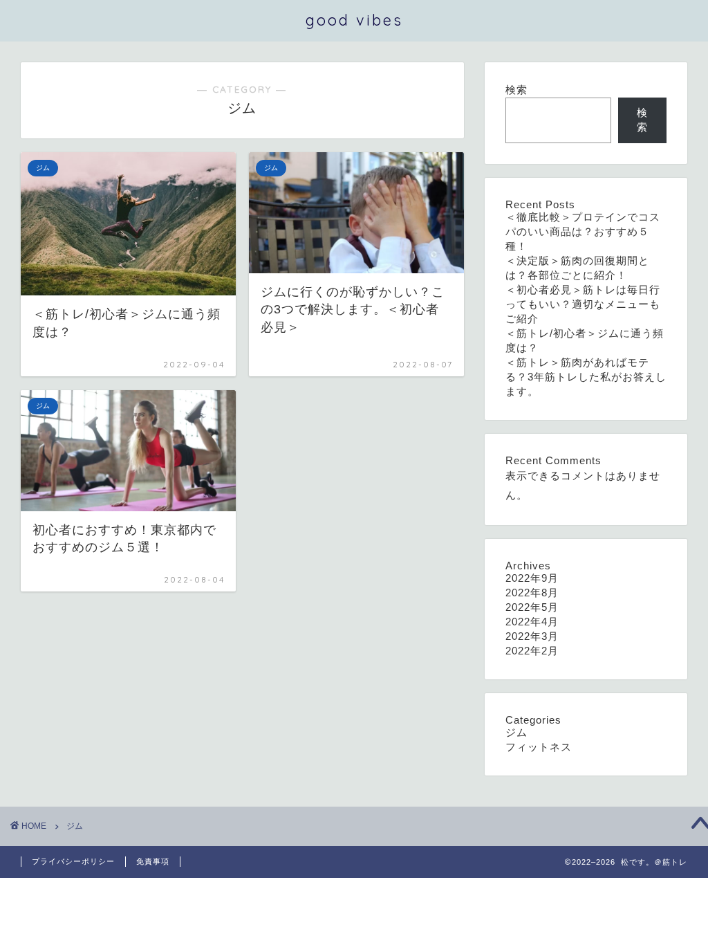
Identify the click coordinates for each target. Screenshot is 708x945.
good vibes (354, 19)
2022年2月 (532, 651)
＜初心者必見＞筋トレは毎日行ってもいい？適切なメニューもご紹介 (582, 304)
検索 (516, 89)
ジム (516, 732)
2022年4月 (532, 621)
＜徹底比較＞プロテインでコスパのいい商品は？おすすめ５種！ (582, 231)
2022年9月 (532, 578)
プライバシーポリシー (73, 861)
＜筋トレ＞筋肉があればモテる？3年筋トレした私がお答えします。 (586, 376)
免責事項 (152, 861)
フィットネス (538, 747)
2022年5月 (532, 607)
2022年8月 (532, 592)
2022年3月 (532, 636)
